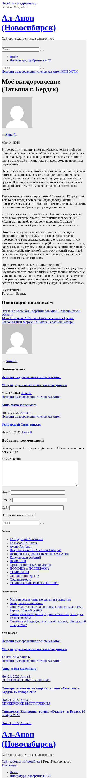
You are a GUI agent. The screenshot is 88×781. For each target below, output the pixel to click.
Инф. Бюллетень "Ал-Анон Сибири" (35, 550)
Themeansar (9, 765)
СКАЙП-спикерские (24, 576)
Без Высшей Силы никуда (21, 424)
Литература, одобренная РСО (30, 60)
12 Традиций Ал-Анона (26, 539)
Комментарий (11, 459)
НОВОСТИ (69, 71)
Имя (6, 492)
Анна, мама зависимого (19, 405)
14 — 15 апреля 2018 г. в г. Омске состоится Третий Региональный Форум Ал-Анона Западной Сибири (38, 320)
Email (7, 500)
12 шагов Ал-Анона (24, 543)
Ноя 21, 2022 (10, 700)
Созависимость (20, 579)
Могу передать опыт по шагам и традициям (34, 385)
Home (14, 56)
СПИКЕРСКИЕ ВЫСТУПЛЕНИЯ (34, 583)
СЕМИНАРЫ (19, 572)
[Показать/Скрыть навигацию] (3, 46)
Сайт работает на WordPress (21, 761)
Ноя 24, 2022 (10, 676)
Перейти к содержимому (19, 3)
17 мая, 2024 (10, 657)
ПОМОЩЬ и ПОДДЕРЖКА (29, 568)
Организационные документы (31, 565)
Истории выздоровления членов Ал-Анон (31, 71)
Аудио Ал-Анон (21, 546)
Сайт (5, 507)
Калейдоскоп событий (25, 557)
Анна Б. (11, 134)
